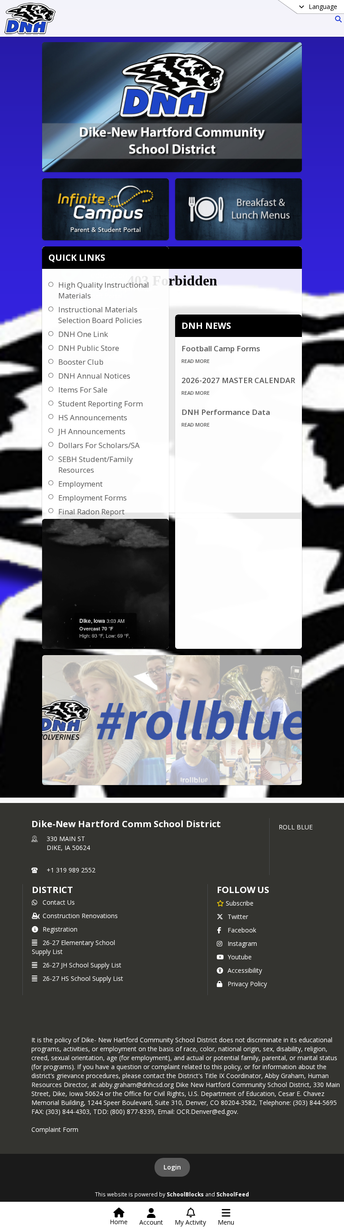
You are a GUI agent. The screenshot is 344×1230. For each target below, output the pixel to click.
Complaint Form (54, 1129)
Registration (60, 929)
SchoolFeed (232, 1194)
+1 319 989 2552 (71, 870)
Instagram (242, 943)
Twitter (238, 916)
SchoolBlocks (185, 1194)
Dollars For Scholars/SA (99, 445)
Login (172, 1167)
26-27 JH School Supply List (82, 965)
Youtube (240, 957)
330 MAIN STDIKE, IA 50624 (68, 843)
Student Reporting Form (100, 403)
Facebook (242, 930)
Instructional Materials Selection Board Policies (100, 314)
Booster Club (80, 362)
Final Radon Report (91, 511)
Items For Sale (83, 389)
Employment (80, 484)
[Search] (336, 19)
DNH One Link (83, 334)
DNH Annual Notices (94, 376)
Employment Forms (92, 497)
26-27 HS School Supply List (83, 978)
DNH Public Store (88, 348)
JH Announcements (91, 431)
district (52, 890)
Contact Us (59, 902)
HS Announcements (92, 417)
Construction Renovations (80, 915)
